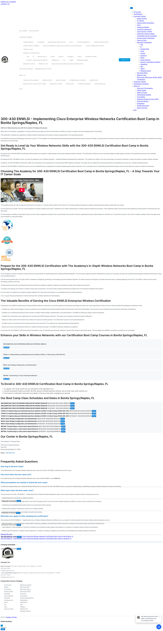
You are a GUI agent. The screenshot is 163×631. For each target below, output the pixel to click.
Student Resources (84, 84)
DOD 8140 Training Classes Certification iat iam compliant (62, 45)
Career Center (47, 80)
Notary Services (100, 84)
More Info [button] (6, 347)
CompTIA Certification (101, 42)
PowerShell (23, 596)
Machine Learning (25, 585)
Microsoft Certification (31, 53)
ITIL (5, 604)
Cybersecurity (8, 600)
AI (33, 56)
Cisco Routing (8, 596)
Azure (53, 56)
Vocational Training (26, 69)
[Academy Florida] (5, 64)
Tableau (22, 606)
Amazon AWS (8, 591)
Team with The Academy (31, 80)
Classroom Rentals (83, 42)
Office (80, 56)
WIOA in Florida (61, 80)
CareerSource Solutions (43, 69)
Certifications (34, 31)
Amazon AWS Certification (56, 42)
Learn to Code (28, 49)
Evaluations (70, 84)
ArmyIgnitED (94, 80)
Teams (71, 60)
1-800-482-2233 (10, 453)
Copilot (61, 56)
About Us (22, 75)
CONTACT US (5, 4)
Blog (20, 89)
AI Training (40, 42)
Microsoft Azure (25, 589)
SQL (64, 60)
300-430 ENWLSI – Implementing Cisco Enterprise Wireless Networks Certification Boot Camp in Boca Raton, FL (37, 536)
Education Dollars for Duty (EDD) (34, 84)
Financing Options (56, 84)
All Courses (23, 31)
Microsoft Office (29, 64)
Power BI (23, 593)
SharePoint (55, 60)
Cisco (71, 42)
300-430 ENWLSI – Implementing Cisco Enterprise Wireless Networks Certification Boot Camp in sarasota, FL (36, 538)
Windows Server (82, 60)
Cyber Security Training (31, 45)
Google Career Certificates (95, 45)
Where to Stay (43, 64)
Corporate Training (25, 37)
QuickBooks (24, 600)
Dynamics (70, 56)
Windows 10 (24, 609)
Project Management (26, 598)
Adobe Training (28, 42)
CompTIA (7, 598)
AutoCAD (7, 593)
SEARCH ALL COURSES (8, 2)
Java (5, 606)
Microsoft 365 (24, 587)
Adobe (6, 587)
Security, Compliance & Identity (37, 60)
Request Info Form (6, 534)
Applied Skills (42, 56)
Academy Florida (11, 617)
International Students (78, 80)
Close (2, 629)
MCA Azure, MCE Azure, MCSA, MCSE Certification (67, 64)
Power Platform (90, 56)
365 (28, 56)
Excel (6, 602)
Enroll (72, 403)
